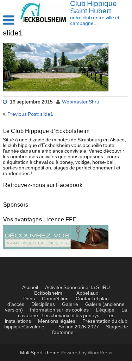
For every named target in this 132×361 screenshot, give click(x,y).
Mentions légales (56, 321)
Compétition (55, 298)
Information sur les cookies (59, 310)
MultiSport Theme (40, 352)
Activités (54, 287)
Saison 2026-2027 (78, 327)
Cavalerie (33, 327)
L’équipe (105, 310)
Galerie (70, 304)
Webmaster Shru (80, 102)
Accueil (30, 287)
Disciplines (43, 304)
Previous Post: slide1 (30, 114)
